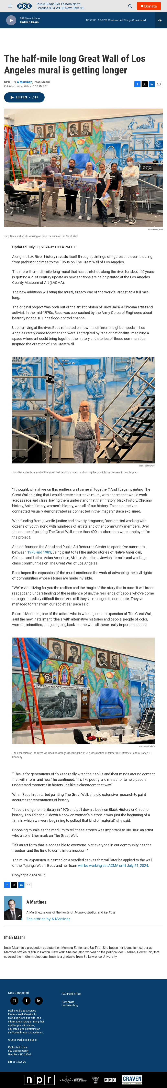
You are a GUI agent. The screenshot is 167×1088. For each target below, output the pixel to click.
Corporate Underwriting (70, 1004)
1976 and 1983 (39, 552)
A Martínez (24, 82)
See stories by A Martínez (48, 918)
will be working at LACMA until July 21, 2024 (113, 865)
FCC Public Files (71, 993)
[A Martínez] (13, 908)
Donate (150, 6)
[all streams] (161, 20)
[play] (11, 20)
